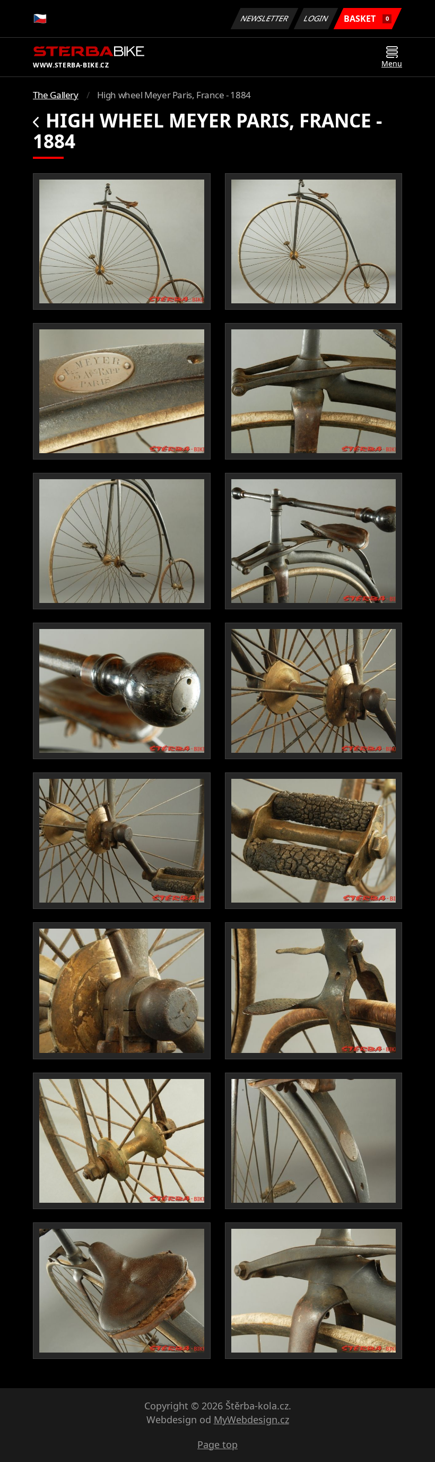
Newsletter (265, 18)
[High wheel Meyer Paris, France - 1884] (121, 241)
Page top (217, 1444)
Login (316, 18)
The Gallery (56, 95)
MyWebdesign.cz (251, 1419)
